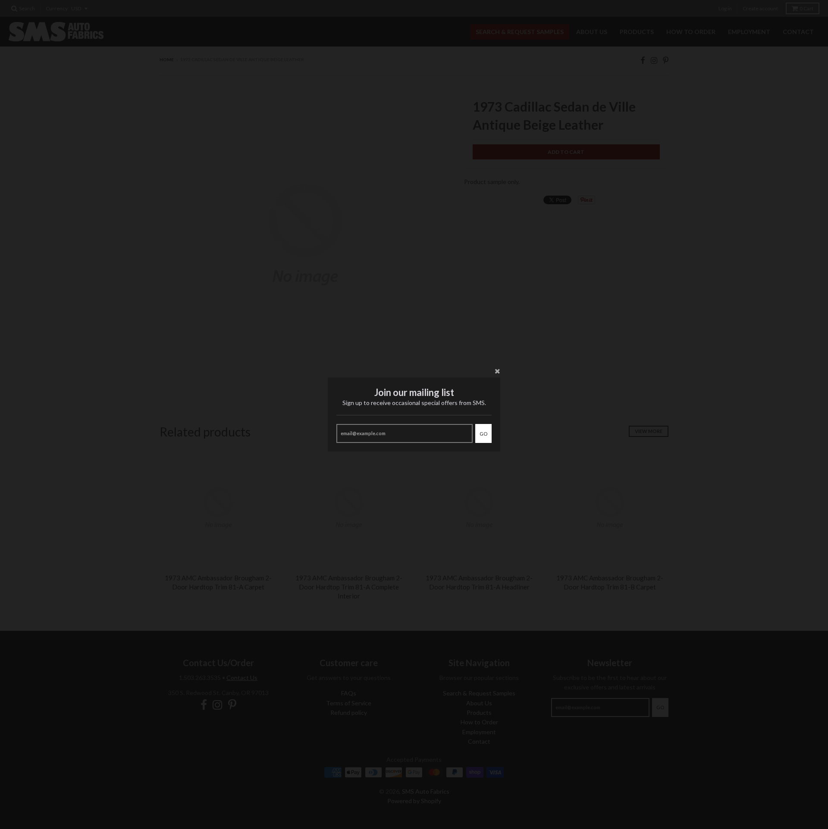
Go (483, 433)
